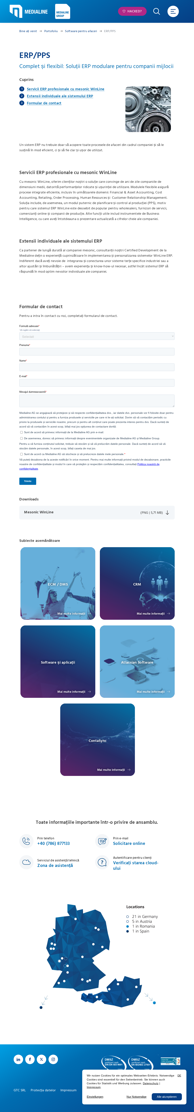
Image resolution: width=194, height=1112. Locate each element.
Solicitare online (129, 843)
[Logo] (29, 11)
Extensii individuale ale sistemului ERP (60, 96)
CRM (137, 584)
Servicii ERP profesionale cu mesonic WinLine (65, 89)
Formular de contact (44, 103)
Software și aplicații (58, 662)
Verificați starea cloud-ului (135, 866)
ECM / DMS (58, 584)
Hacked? (134, 11)
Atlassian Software (137, 662)
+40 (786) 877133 (53, 843)
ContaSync (98, 741)
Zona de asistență (55, 865)
